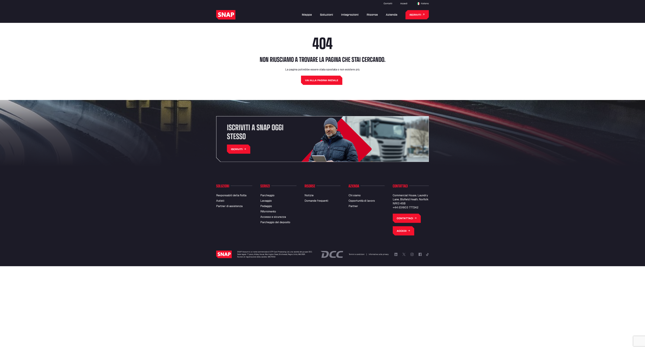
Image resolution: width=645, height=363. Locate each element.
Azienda (391, 14)
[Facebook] (420, 254)
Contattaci (405, 218)
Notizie (309, 195)
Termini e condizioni (356, 254)
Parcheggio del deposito (275, 222)
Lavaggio (266, 201)
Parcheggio (267, 195)
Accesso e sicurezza (273, 217)
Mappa (307, 14)
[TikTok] (427, 254)
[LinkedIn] (396, 254)
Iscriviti (415, 14)
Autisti (220, 201)
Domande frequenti (316, 201)
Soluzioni (326, 14)
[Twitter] (404, 254)
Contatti (388, 3)
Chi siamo (355, 195)
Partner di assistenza (229, 206)
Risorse (372, 14)
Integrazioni (350, 14)
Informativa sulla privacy (379, 254)
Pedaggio (266, 206)
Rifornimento (268, 211)
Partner (353, 206)
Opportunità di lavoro (362, 201)
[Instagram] (412, 254)
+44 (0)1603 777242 (405, 207)
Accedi (403, 3)
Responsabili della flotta (231, 195)
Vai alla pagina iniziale (321, 80)
